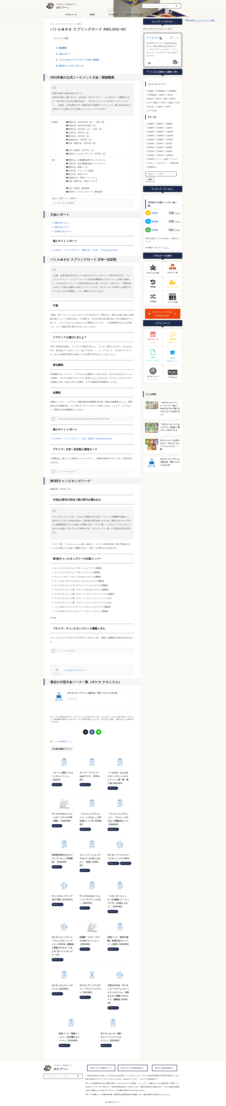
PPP (165, 99)
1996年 (150, 124)
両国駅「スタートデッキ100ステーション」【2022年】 (90, 940)
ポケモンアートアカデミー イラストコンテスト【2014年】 (90, 989)
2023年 (150, 159)
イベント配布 (162, 159)
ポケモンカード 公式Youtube (131, 1068)
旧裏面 (150, 91)
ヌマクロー (152, 37)
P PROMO (160, 91)
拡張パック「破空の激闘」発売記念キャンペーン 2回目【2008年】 (119, 940)
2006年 (160, 135)
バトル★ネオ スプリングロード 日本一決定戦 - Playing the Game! (81, 438)
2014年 (150, 147)
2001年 (169, 128)
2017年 (150, 151)
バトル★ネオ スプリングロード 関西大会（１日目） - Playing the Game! (84, 250)
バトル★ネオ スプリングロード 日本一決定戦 (79, 59)
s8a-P (160, 106)
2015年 (160, 147)
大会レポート (64, 54)
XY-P (163, 103)
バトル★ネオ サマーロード (75, 670)
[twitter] (85, 732)
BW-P (156, 103)
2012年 (159, 143)
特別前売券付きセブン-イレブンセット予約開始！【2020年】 (63, 858)
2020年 (150, 155)
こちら (166, 247)
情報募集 (154, 14)
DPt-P (173, 99)
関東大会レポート (62, 227)
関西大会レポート (62, 223)
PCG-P (150, 99)
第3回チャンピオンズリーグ (71, 65)
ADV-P (162, 95)
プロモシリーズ (71, 14)
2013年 (169, 143)
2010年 (169, 139)
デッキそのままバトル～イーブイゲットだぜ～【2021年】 (90, 899)
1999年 (150, 128)
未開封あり (152, 167)
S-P (178, 103)
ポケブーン (62, 7)
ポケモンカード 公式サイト (99, 1068)
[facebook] (92, 732)
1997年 (160, 124)
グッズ (174, 159)
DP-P (158, 99)
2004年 (169, 132)
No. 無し (151, 106)
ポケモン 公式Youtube (163, 1068)
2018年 (159, 151)
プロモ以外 (152, 110)
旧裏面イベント (66, 741)
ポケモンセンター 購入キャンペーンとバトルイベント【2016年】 (111, 1037)
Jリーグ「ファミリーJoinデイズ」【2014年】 (90, 776)
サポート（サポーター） (157, 163)
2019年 (169, 151)
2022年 (169, 155)
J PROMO (171, 91)
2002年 (150, 132)
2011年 (150, 143)
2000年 (160, 128)
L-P (149, 103)
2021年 (160, 155)
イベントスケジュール (133, 14)
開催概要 (63, 48)
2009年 (160, 139)
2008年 (150, 139)
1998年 (169, 124)
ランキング (113, 14)
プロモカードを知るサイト (62, 1065)
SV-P (168, 106)
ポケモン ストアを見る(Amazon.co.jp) (162, 314)
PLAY (170, 95)
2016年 (169, 147)
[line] (98, 732)
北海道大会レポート (63, 231)
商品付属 (174, 163)
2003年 (160, 132)
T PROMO (151, 95)
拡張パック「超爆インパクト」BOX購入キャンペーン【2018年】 (69, 1037)
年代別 (92, 14)
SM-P (171, 103)
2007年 (169, 135)
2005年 (150, 135)
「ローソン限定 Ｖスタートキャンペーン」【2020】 (62, 776)
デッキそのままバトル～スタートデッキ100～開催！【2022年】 (62, 817)
